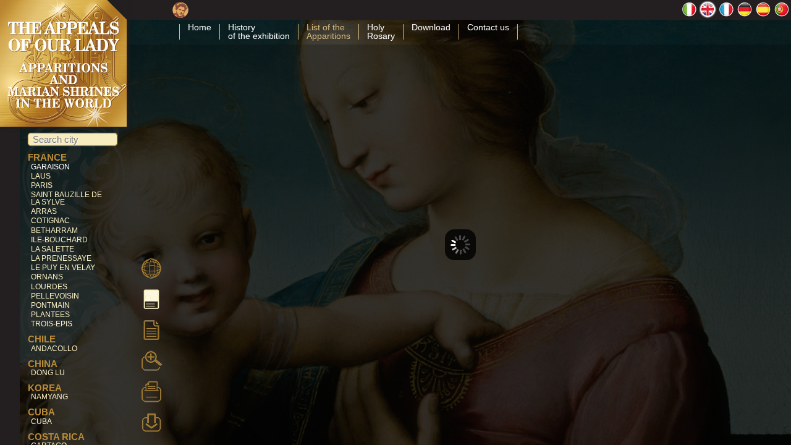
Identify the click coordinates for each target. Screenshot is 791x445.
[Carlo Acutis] (180, 13)
